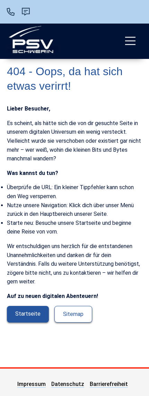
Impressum (31, 384)
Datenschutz (67, 384)
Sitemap (73, 314)
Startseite (28, 313)
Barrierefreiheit (109, 384)
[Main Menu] (130, 41)
